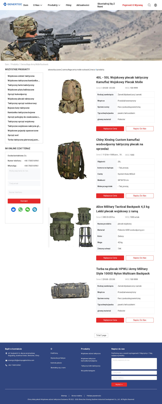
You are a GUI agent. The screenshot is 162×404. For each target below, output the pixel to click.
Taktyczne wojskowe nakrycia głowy (24, 126)
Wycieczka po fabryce (58, 358)
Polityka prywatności (94, 396)
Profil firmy (54, 353)
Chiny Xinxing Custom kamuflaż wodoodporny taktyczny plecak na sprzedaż (119, 144)
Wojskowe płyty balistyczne (21, 90)
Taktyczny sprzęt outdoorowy (22, 103)
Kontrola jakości (56, 363)
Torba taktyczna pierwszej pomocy (24, 140)
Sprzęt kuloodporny (17, 94)
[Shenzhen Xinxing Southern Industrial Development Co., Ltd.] (12, 4)
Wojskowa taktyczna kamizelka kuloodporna (24, 80)
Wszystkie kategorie (88, 371)
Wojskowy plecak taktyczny (21, 99)
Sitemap (64, 396)
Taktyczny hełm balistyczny (21, 85)
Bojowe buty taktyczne (18, 108)
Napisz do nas (139, 128)
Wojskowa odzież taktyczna (21, 76)
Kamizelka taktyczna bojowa (21, 112)
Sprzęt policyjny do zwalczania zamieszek (24, 117)
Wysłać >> (119, 384)
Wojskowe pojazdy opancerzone (23, 130)
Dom (7, 64)
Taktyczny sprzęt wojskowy (21, 121)
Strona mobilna (77, 396)
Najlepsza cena (110, 128)
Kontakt (24, 201)
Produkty (15, 64)
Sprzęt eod (13, 135)
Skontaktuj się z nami (58, 368)
